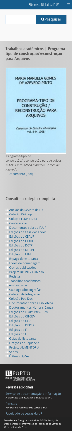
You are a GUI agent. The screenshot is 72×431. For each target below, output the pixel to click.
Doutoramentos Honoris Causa (30, 307)
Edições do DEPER (21, 325)
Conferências (18, 223)
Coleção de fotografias (24, 294)
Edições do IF (17, 330)
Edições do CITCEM (21, 316)
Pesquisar (52, 19)
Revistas (14, 276)
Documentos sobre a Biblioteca (30, 303)
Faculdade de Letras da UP (24, 413)
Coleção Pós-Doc (20, 299)
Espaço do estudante (23, 259)
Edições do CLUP (20, 321)
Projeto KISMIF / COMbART (27, 272)
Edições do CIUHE (21, 241)
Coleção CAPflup (20, 214)
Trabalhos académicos (24, 281)
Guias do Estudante (22, 339)
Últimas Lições (18, 356)
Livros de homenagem (24, 263)
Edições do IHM (19, 254)
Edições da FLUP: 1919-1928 (28, 312)
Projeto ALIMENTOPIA (23, 347)
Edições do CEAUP (21, 236)
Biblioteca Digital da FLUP (44, 4)
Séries (13, 352)
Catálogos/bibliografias (24, 290)
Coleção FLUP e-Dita (22, 219)
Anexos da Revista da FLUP (27, 210)
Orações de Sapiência (23, 343)
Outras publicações (22, 268)
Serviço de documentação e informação (33, 394)
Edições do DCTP (20, 245)
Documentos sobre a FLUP (27, 228)
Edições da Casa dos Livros (27, 232)
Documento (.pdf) (20, 174)
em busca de (17, 285)
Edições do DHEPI (21, 250)
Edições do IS (18, 334)
